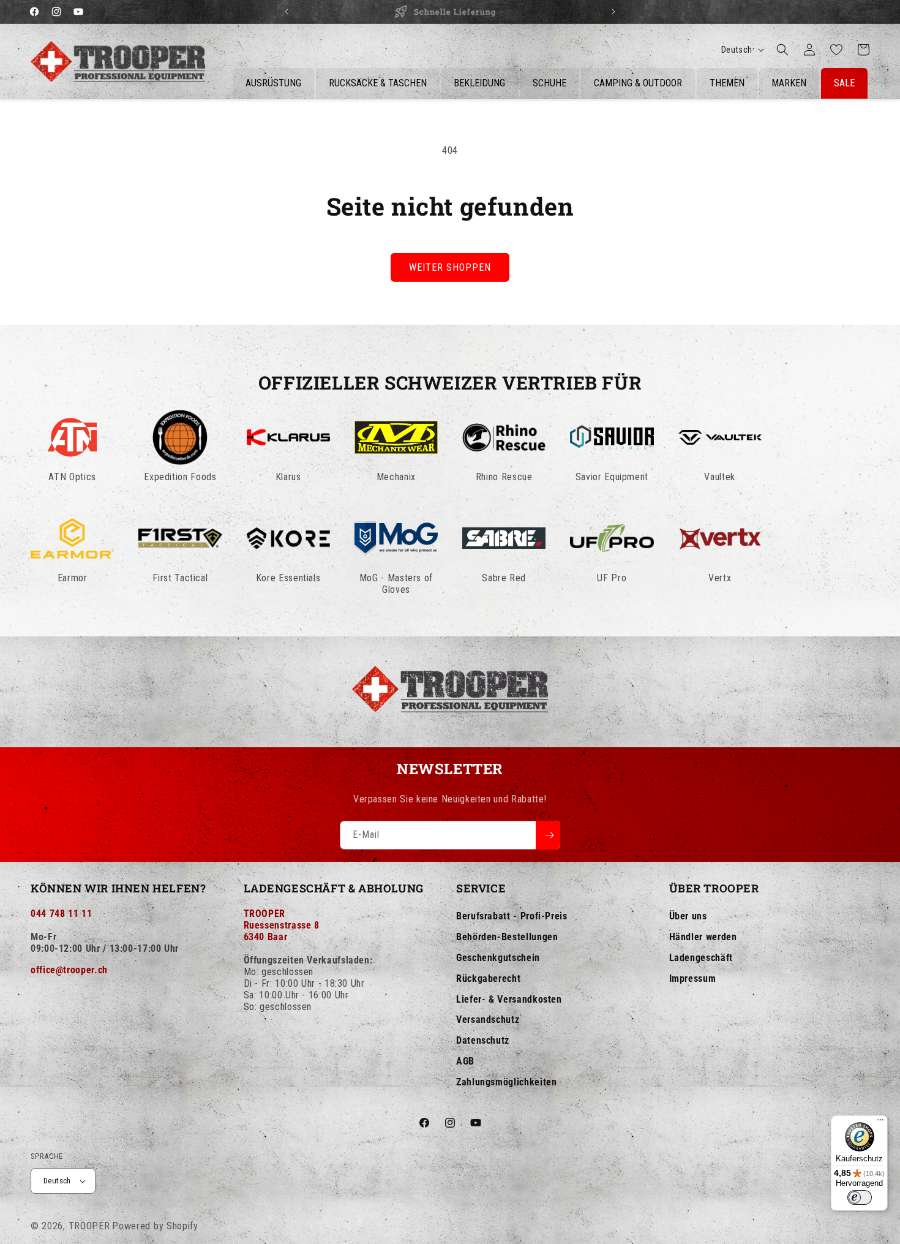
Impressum (692, 978)
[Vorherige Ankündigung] (286, 11)
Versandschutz (487, 1019)
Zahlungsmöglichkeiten (506, 1082)
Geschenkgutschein (498, 957)
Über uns (688, 916)
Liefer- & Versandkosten (509, 999)
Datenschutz (482, 1040)
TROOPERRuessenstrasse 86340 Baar (282, 925)
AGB (465, 1061)
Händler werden (703, 937)
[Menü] (880, 1122)
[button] (782, 49)
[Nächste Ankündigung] (613, 11)
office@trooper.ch (69, 970)
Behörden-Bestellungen (507, 937)
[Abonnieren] (548, 835)
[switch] (859, 1197)
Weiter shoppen (450, 267)
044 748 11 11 (61, 913)
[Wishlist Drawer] (836, 49)
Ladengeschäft (701, 957)
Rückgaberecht (488, 978)
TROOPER (89, 1226)
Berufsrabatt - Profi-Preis (512, 916)
